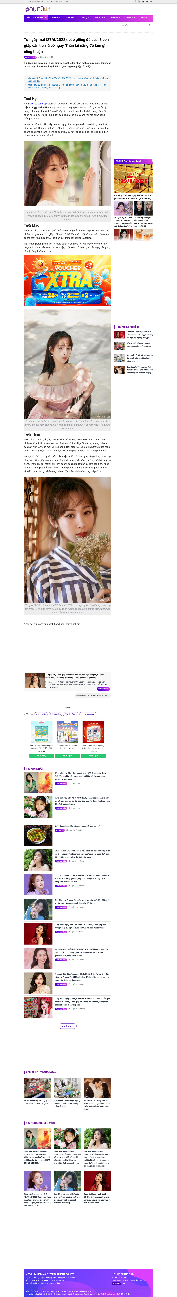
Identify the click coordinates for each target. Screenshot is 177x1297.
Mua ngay (41, 756)
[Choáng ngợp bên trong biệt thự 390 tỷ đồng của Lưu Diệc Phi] (123, 236)
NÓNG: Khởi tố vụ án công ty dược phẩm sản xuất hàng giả (36, 1101)
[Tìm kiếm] (149, 25)
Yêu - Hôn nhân (39, 18)
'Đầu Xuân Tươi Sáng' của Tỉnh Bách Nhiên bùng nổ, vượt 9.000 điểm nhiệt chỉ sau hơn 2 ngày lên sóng (97, 1104)
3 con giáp (42, 714)
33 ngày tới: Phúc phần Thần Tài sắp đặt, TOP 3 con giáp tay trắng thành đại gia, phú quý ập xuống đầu (68, 79)
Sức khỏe (99, 18)
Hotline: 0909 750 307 (61, 2)
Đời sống (55, 18)
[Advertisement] (67, 648)
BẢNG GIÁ (116, 1284)
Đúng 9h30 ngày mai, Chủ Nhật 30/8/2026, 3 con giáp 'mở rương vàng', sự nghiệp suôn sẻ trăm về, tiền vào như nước (80, 926)
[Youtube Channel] (143, 1)
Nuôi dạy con (129, 18)
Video (143, 18)
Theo (91, 695)
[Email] (151, 1)
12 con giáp (41, 103)
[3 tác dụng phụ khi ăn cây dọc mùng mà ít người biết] (38, 835)
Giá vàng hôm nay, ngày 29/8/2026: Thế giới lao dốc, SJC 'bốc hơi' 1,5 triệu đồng (132, 197)
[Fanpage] (135, 1)
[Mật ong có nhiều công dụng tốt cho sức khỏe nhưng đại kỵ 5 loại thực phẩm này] (143, 236)
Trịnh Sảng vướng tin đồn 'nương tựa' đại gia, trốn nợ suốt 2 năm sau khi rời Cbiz (143, 222)
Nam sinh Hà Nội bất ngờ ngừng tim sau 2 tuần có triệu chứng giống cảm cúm (67, 1103)
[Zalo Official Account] (139, 1)
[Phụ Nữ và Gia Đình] (38, 9)
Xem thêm (104, 689)
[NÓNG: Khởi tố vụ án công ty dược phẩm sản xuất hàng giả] (37, 1088)
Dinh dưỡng (114, 18)
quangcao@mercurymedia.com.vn (131, 1280)
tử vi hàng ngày (89, 714)
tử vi (31, 103)
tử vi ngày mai (71, 714)
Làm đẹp (84, 18)
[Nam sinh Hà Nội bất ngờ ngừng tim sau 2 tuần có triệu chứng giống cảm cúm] (67, 1088)
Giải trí (69, 18)
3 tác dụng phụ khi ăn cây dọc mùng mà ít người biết (77, 826)
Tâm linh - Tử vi (30, 57)
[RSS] (147, 1)
